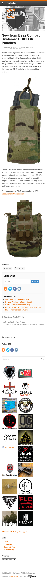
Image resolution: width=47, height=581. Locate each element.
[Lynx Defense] (8, 447)
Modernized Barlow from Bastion (13, 322)
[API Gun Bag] (9, 412)
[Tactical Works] (9, 428)
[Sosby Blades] (9, 444)
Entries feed (8, 544)
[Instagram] (19, 289)
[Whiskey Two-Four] (25, 493)
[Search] (42, 358)
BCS (5, 317)
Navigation (11, 3)
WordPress (14, 576)
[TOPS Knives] (25, 444)
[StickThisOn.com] (25, 379)
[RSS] (6, 289)
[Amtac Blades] (9, 395)
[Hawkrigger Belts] (25, 460)
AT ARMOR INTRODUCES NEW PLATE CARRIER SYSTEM (24, 325)
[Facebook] (15, 289)
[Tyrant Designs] (25, 476)
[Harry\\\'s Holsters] (25, 525)
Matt (5, 47)
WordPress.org (9, 549)
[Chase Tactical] (25, 395)
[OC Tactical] (25, 428)
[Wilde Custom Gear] (25, 412)
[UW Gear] (9, 493)
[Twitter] (10, 289)
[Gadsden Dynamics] (9, 379)
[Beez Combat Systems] (9, 476)
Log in (6, 541)
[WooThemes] (32, 576)
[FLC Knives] (25, 509)
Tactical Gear (28, 47)
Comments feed (9, 547)
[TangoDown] (9, 525)
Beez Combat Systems (17, 317)
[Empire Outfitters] (9, 509)
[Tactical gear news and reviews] (15, 27)
